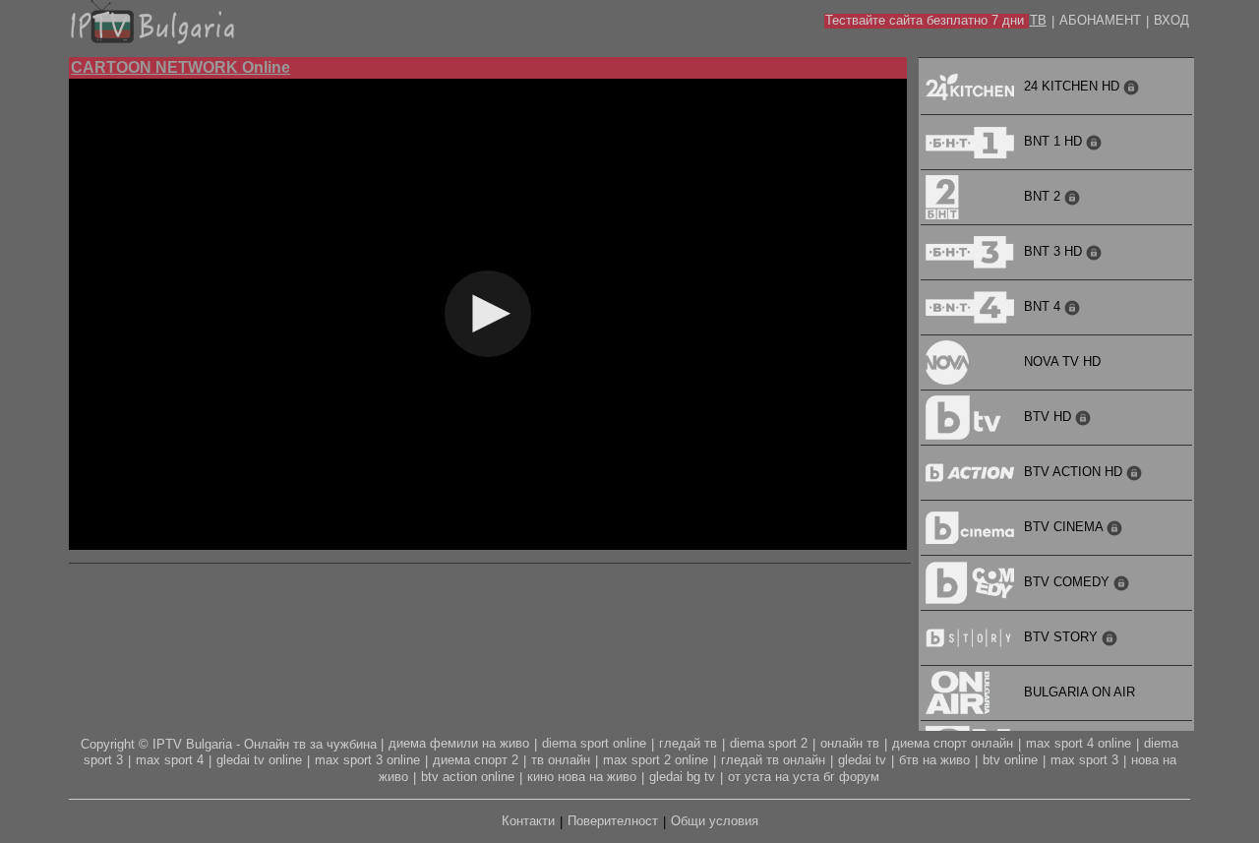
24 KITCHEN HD (1073, 86)
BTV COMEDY (1068, 581)
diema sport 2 (769, 743)
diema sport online (594, 743)
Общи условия (714, 820)
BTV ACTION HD (1075, 471)
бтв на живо (934, 760)
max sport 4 (170, 760)
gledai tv (862, 760)
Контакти (528, 820)
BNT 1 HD (1055, 141)
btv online (1010, 760)
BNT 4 (1044, 306)
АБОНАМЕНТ (1100, 20)
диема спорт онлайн (952, 743)
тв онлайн (560, 760)
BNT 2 (1044, 196)
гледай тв (688, 743)
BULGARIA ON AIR (1079, 692)
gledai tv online (259, 760)
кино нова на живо (581, 776)
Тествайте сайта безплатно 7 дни (924, 20)
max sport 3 (1084, 760)
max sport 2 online (655, 760)
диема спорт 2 (475, 760)
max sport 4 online (1078, 743)
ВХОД (1171, 20)
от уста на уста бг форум (803, 776)
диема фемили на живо (459, 743)
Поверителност (613, 820)
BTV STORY (1063, 637)
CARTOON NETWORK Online (180, 67)
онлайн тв (849, 743)
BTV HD (1049, 416)
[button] (488, 314)
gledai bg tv (682, 776)
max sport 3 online (367, 760)
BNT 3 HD (1055, 251)
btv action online (467, 776)
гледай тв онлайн (773, 760)
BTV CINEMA (1065, 526)
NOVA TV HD (1062, 361)
